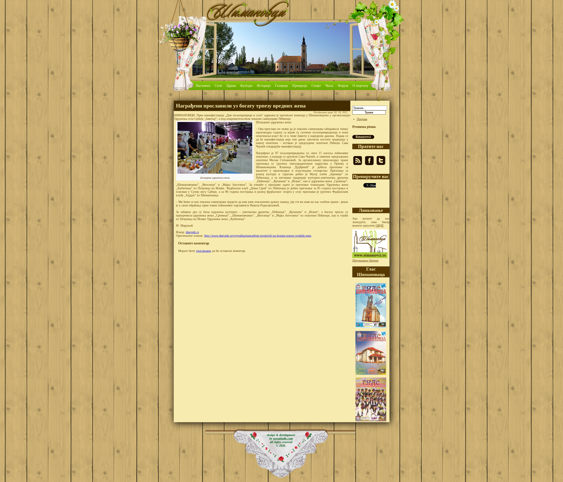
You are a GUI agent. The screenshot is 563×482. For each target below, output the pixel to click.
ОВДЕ (380, 225)
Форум (343, 85)
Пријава (362, 119)
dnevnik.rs (192, 232)
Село (218, 85)
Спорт (316, 85)
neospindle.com (283, 438)
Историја (264, 85)
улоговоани (203, 251)
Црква (231, 85)
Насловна (203, 85)
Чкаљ (329, 85)
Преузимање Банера (365, 260)
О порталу (360, 85)
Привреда (299, 85)
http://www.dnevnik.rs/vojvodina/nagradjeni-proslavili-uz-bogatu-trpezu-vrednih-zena (257, 235)
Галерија (281, 85)
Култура (246, 85)
